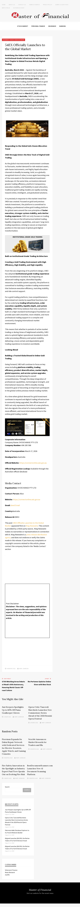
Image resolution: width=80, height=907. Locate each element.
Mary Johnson (23, 668)
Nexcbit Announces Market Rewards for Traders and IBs (37, 742)
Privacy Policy (47, 4)
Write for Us (6, 8)
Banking (62, 26)
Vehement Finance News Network (13, 40)
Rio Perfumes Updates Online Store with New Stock (39, 683)
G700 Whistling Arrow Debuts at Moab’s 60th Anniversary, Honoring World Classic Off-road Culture (13, 685)
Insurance (52, 26)
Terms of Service (34, 4)
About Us (12, 4)
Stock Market (22, 26)
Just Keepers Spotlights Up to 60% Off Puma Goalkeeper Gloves (13, 710)
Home (3, 4)
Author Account (18, 8)
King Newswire (32, 526)
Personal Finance (38, 26)
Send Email (15, 505)
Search (7, 787)
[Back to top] (78, 905)
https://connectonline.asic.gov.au (33, 463)
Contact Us (22, 4)
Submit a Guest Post (61, 4)
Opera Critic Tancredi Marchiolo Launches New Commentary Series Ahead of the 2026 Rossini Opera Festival (40, 713)
